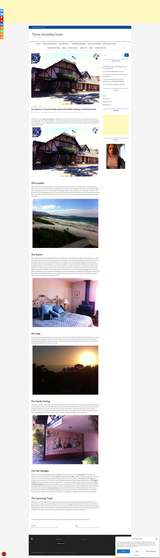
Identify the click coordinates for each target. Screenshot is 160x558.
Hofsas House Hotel (48, 119)
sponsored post (76, 112)
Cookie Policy (136, 555)
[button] (157, 539)
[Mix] (1, 34)
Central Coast (60, 112)
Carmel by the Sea (52, 112)
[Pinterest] (1, 21)
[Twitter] (1, 14)
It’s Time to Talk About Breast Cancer (113, 71)
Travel (64, 48)
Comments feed (107, 101)
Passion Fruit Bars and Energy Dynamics (114, 84)
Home (91, 48)
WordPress (58, 552)
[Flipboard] (1, 17)
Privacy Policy (73, 48)
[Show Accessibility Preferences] (4, 554)
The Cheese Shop (52, 488)
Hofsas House (66, 112)
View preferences (151, 551)
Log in (104, 95)
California (34, 106)
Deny (137, 551)
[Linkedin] (1, 24)
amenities (85, 269)
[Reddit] (1, 27)
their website (81, 474)
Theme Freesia (52, 552)
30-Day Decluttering (94, 43)
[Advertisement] (50, 11)
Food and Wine (63, 43)
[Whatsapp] (1, 31)
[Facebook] (1, 11)
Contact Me (83, 48)
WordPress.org (107, 104)
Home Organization (109, 43)
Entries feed (106, 98)
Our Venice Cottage (53, 48)
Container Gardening (79, 43)
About (38, 43)
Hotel (71, 112)
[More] (1, 37)
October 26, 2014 (36, 112)
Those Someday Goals (47, 34)
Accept (123, 551)
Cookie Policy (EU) (100, 48)
